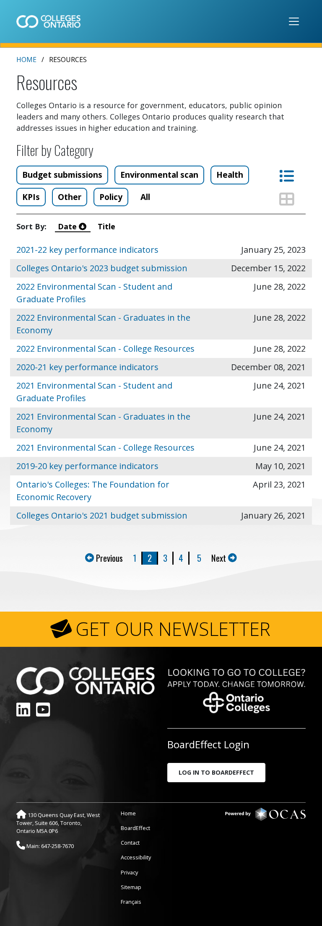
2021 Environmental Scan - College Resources (105, 447)
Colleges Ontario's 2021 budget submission (101, 515)
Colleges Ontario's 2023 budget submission (101, 268)
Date (68, 226)
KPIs (31, 196)
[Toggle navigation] (294, 21)
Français (131, 901)
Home (26, 59)
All (145, 196)
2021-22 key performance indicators (87, 249)
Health (229, 174)
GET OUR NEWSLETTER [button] (172, 628)
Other (69, 196)
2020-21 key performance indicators (87, 367)
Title (107, 226)
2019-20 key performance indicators (87, 466)
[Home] (48, 21)
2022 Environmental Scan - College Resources (105, 348)
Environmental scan (159, 174)
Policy (110, 196)
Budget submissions (62, 174)
